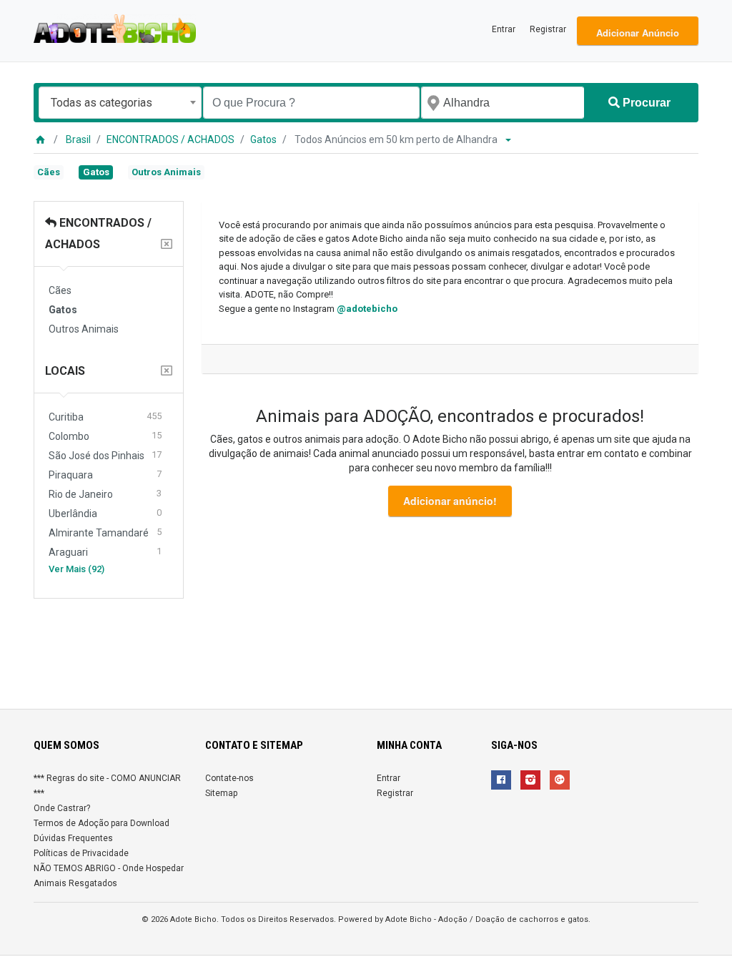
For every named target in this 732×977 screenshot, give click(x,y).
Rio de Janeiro (105, 494)
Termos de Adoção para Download (101, 823)
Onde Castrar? (62, 808)
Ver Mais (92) (76, 569)
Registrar (548, 29)
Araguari (105, 552)
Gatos (263, 139)
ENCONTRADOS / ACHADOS (170, 139)
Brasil (78, 139)
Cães (48, 172)
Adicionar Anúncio (637, 32)
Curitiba (105, 417)
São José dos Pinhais (105, 455)
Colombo (105, 436)
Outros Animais (166, 172)
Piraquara (105, 474)
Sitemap (221, 793)
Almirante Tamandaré (105, 532)
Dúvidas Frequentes (73, 838)
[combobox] (120, 103)
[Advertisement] (366, 648)
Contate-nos (229, 778)
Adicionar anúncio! (450, 501)
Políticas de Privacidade (81, 853)
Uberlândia (105, 513)
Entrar (503, 29)
